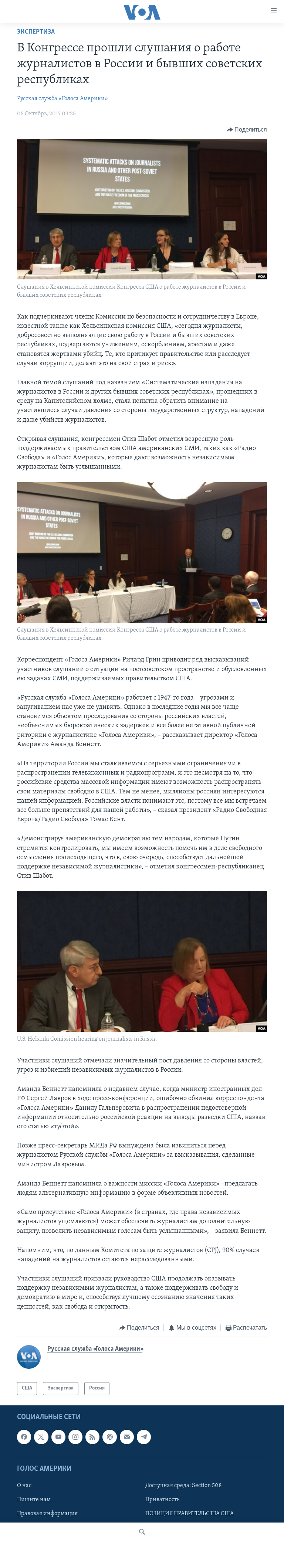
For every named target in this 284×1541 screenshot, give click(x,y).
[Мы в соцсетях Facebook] (24, 1437)
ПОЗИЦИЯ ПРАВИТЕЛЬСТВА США (189, 1514)
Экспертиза (36, 32)
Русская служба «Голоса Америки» (62, 99)
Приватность (162, 1500)
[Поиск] (142, 1532)
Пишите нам (34, 1500)
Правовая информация (47, 1514)
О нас (24, 1486)
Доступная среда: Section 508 (183, 1486)
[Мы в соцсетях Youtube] (58, 1437)
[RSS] (92, 1437)
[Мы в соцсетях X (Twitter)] (41, 1437)
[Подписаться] (127, 1437)
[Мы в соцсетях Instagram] (75, 1437)
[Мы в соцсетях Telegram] (144, 1437)
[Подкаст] (109, 1437)
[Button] (247, 130)
